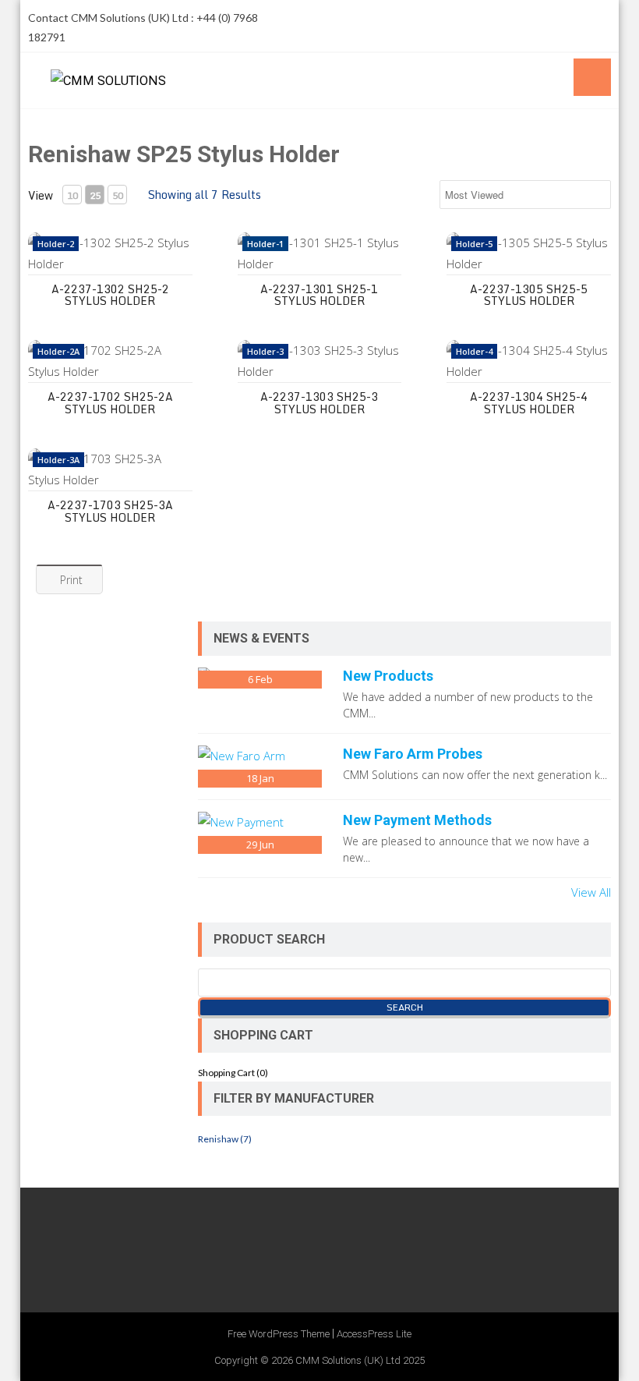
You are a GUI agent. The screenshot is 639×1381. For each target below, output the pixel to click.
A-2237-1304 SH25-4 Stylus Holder (529, 402)
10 (72, 195)
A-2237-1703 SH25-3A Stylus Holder (110, 511)
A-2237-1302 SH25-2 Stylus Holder (110, 295)
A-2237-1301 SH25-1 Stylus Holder (319, 295)
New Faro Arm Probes (412, 753)
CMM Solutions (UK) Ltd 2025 (360, 1360)
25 (95, 195)
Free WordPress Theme (279, 1334)
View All (591, 892)
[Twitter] (535, 18)
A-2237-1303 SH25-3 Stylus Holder (319, 402)
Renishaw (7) (225, 1139)
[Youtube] (566, 18)
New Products (388, 675)
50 (117, 195)
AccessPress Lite (374, 1334)
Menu (592, 77)
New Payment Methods (417, 820)
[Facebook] (503, 18)
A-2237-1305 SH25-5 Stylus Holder (529, 295)
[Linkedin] (597, 18)
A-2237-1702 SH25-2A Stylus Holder (110, 402)
